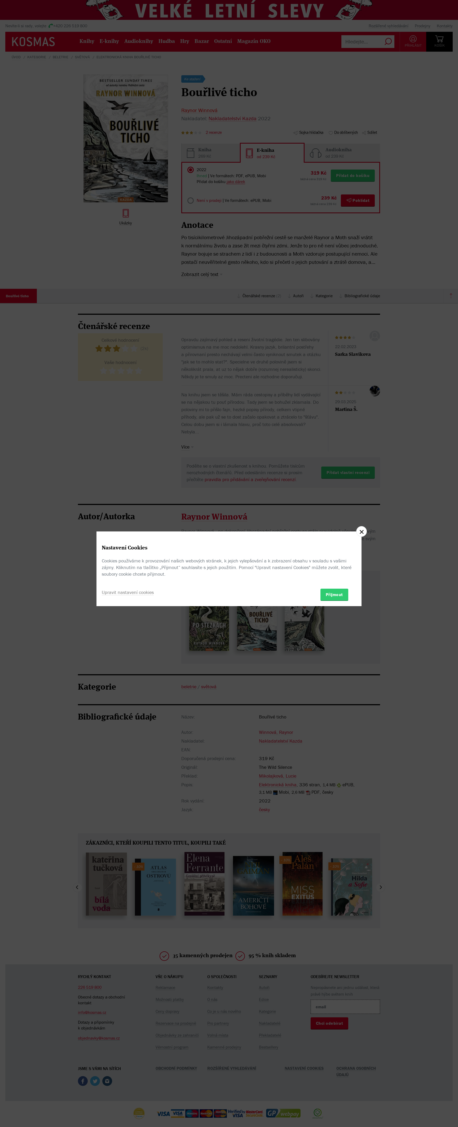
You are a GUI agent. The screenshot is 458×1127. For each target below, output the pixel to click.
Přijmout (334, 594)
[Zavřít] (361, 531)
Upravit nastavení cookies (128, 592)
